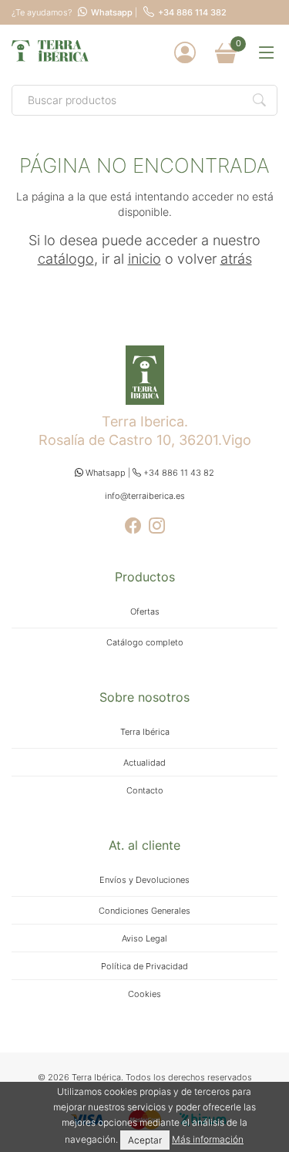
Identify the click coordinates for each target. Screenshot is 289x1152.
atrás (236, 259)
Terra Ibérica (145, 731)
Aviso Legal (144, 938)
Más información (208, 1139)
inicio (144, 259)
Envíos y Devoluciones (144, 879)
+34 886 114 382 (192, 13)
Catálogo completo (144, 642)
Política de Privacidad (144, 966)
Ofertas (145, 611)
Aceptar (145, 1140)
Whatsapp (112, 13)
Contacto (144, 790)
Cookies (144, 994)
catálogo (66, 259)
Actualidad (144, 762)
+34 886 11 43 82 (177, 472)
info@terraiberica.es (145, 495)
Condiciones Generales (144, 910)
